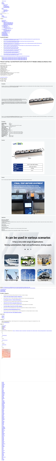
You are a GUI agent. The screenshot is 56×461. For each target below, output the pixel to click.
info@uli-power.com (6, 322)
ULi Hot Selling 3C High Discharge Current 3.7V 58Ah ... (11, 39)
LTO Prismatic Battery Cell (7, 30)
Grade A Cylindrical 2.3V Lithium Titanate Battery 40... (11, 46)
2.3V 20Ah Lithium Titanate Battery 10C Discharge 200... (11, 50)
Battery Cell (5, 5)
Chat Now (6, 77)
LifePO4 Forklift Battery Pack (6, 32)
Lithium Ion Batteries (49, 330)
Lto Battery (20, 330)
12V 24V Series (6, 4)
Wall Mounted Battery (6, 7)
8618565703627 (4, 344)
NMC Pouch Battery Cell (7, 27)
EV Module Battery (4, 33)
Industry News (5, 11)
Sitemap (14, 330)
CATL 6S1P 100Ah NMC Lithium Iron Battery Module (11, 48)
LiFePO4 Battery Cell (5, 25)
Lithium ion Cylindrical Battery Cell (8, 22)
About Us (3, 315)
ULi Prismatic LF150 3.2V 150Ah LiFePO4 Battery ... (13, 299)
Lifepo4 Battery (24, 330)
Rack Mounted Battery (7, 6)
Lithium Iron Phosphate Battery (42, 330)
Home (3, 2)
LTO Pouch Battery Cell (7, 31)
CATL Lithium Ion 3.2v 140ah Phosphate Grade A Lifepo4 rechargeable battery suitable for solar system (16, 287)
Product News (5, 9)
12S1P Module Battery (3, 289)
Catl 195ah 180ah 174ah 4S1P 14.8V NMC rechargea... (13, 306)
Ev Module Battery (2, 290)
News (2, 317)
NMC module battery (3, 291)
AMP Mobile (17, 330)
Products (3, 16)
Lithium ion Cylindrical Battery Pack (8, 23)
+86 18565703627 (4, 335)
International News (6, 10)
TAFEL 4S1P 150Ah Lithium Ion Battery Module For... (13, 296)
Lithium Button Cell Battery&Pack (8, 24)
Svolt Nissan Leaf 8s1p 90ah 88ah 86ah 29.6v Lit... (12, 309)
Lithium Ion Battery (35, 330)
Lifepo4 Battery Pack (29, 330)
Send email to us (2, 77)
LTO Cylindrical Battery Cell (7, 29)
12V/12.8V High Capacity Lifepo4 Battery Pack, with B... (11, 54)
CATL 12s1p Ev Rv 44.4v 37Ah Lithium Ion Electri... (13, 312)
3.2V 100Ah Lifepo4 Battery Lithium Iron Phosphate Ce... (11, 52)
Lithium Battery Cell (4, 21)
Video (3, 8)
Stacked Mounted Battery (5, 35)
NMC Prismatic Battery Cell (9, 28)
